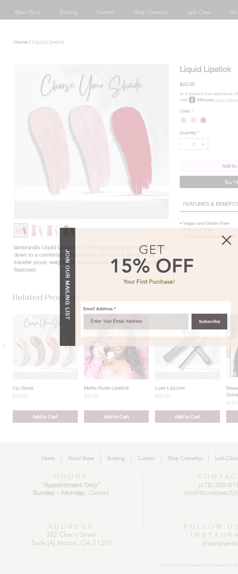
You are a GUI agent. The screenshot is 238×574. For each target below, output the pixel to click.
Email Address (97, 309)
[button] (226, 240)
